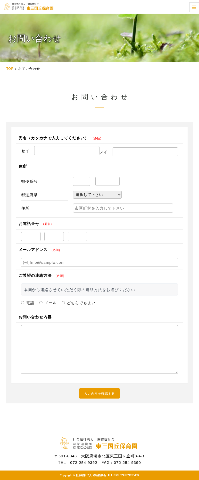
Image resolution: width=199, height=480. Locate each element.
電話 (30, 302)
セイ (25, 150)
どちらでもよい (81, 302)
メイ (104, 152)
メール (50, 302)
